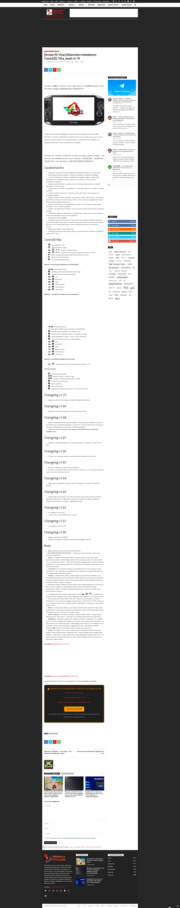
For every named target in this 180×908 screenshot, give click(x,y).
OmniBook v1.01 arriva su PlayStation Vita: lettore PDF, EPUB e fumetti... (95, 880)
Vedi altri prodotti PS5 (74, 709)
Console (69, 1)
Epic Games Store (117, 264)
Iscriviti (132, 241)
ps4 (132, 287)
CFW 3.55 (123, 257)
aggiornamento (120, 252)
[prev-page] (101, 774)
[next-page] (103, 774)
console (131, 258)
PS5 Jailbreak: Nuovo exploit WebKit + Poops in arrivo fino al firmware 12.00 (123, 167)
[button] (135, 5)
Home (52, 1)
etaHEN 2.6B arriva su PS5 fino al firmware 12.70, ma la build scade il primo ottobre (124, 135)
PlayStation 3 (128, 284)
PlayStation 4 (112, 287)
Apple (117, 255)
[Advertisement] (104, 13)
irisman (110, 271)
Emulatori (89, 1)
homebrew (125, 268)
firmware (114, 267)
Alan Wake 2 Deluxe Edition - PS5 (74, 697)
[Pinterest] (55, 70)
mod (129, 274)
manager (112, 274)
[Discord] (113, 1)
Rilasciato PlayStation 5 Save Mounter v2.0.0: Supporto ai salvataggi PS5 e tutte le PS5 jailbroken (124, 100)
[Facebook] (116, 1)
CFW (117, 258)
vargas (110, 295)
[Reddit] (122, 1)
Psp (110, 291)
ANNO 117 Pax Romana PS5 (74, 693)
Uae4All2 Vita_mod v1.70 (60, 644)
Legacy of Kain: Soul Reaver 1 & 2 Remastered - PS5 (74, 702)
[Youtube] (134, 1)
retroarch (116, 292)
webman (123, 295)
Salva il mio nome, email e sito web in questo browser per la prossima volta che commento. (71, 838)
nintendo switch (113, 280)
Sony (57, 51)
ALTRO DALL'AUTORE (67, 773)
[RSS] (125, 1)
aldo (129, 251)
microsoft (122, 274)
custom (111, 261)
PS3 (126, 287)
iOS (133, 268)
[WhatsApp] (59, 70)
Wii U (111, 298)
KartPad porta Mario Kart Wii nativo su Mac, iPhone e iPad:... (95, 860)
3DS (110, 252)
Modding (83, 1)
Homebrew (47, 789)
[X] (131, 1)
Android (111, 254)
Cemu (111, 258)
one (120, 280)
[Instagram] (119, 1)
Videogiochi (111, 869)
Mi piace (132, 221)
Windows (62, 1)
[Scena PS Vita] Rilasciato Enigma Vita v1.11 (90, 752)
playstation (115, 283)
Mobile (76, 1)
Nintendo (110, 872)
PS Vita (52, 51)
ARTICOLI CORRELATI (52, 773)
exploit (129, 264)
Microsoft (110, 875)
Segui (133, 225)
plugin (119, 288)
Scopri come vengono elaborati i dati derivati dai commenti (85, 847)
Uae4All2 (51, 733)
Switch (130, 291)
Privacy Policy (97, 1)
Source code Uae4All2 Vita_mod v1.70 (65, 676)
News (50, 49)
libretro (124, 271)
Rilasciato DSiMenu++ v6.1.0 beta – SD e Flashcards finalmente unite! (58, 752)
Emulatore (127, 261)
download (119, 261)
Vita (56, 733)
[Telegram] (128, 1)
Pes (124, 280)
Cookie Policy (105, 1)
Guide (56, 1)
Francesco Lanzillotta (118, 98)
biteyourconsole (126, 254)
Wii (130, 295)
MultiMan (112, 277)
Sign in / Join (45, 1)
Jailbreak (117, 271)
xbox (117, 298)
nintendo (122, 277)
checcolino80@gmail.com (57, 887)
